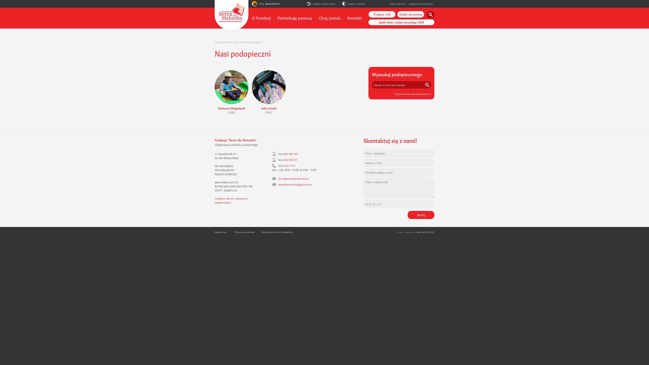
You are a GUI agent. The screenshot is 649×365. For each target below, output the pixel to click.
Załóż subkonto (397, 3)
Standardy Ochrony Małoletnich (277, 232)
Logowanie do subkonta (420, 3)
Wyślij (421, 214)
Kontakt (354, 17)
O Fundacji (261, 17)
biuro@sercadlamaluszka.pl (293, 178)
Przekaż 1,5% (382, 14)
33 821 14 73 (288, 166)
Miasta (236, 42)
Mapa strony (221, 232)
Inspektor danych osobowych (231, 198)
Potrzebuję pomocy (295, 17)
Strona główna (222, 42)
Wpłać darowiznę (410, 14)
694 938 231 (290, 160)
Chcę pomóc (330, 17)
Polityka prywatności (244, 232)
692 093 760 (291, 154)
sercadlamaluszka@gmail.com (295, 184)
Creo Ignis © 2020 (425, 232)
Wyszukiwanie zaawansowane (411, 94)
